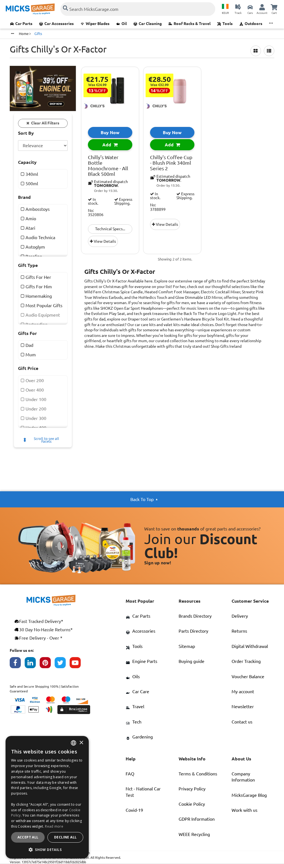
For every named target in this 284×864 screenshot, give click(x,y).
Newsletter (243, 706)
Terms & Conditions (198, 773)
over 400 (34, 389)
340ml (31, 174)
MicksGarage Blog (249, 795)
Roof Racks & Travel (192, 23)
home (24, 34)
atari (29, 228)
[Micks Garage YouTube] (77, 664)
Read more (54, 826)
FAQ (130, 773)
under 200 (35, 408)
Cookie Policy (192, 804)
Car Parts (23, 23)
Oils (136, 676)
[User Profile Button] (262, 7)
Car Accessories (59, 23)
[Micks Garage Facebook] (17, 664)
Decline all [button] (65, 837)
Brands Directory (195, 615)
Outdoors (253, 23)
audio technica (39, 237)
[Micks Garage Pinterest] (47, 664)
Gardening (142, 736)
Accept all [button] (28, 837)
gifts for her (37, 277)
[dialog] (47, 797)
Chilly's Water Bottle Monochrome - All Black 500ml (108, 165)
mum (30, 354)
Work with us (244, 810)
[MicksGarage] (30, 9)
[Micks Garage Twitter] (62, 664)
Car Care (140, 691)
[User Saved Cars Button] (250, 7)
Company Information (243, 776)
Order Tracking (246, 661)
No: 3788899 (158, 207)
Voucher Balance (248, 676)
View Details (104, 241)
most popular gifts (43, 305)
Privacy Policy (192, 788)
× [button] (81, 743)
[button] (47, 849)
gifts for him (38, 286)
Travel (138, 706)
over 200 (34, 380)
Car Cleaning (150, 23)
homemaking (38, 296)
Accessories (143, 630)
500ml (31, 183)
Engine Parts (144, 661)
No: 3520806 (95, 213)
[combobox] (73, 743)
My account (243, 691)
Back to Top (142, 499)
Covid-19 (134, 810)
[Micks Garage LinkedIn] (32, 664)
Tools (227, 23)
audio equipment (42, 314)
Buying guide (191, 661)
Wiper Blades (98, 23)
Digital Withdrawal (250, 646)
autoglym (34, 246)
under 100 (35, 399)
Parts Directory (193, 630)
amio (30, 218)
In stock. (93, 201)
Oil (124, 23)
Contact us (242, 721)
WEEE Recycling (194, 834)
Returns (239, 630)
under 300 (35, 418)
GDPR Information (197, 819)
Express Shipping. (123, 201)
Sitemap (187, 646)
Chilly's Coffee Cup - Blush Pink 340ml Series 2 (171, 163)
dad (28, 345)
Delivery (240, 615)
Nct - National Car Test (143, 791)
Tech (136, 721)
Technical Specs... (110, 229)
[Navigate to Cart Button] (274, 7)
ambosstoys (37, 209)
